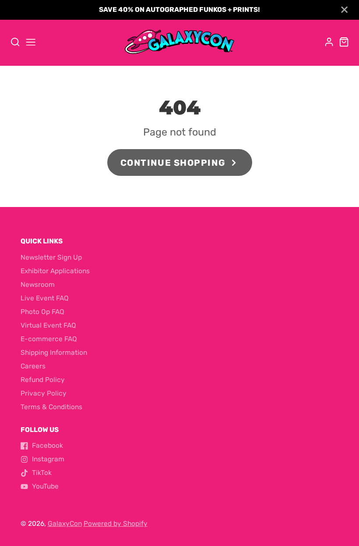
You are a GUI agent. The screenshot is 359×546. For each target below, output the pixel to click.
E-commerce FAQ (49, 339)
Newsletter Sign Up (51, 257)
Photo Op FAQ (42, 312)
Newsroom (38, 285)
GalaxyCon (65, 524)
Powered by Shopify (116, 524)
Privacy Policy (44, 393)
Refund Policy (43, 380)
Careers (33, 366)
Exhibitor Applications (55, 271)
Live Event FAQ (45, 298)
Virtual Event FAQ (48, 325)
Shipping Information (54, 353)
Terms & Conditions (51, 407)
